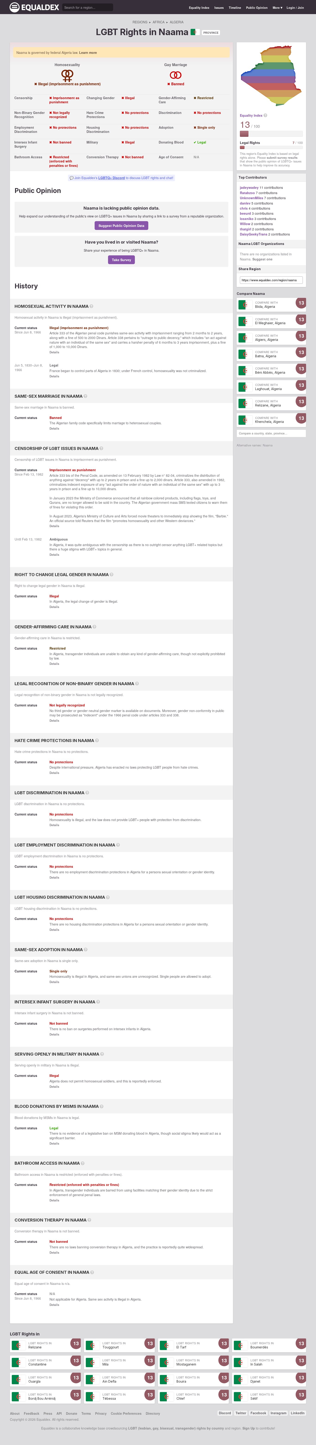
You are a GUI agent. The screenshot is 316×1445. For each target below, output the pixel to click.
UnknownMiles (251, 198)
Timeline (235, 8)
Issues (219, 8)
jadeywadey (249, 187)
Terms (86, 1413)
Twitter (240, 1413)
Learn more (88, 52)
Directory (153, 1413)
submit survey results (282, 158)
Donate (71, 1413)
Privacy (101, 1413)
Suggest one (262, 259)
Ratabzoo (247, 192)
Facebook (258, 1413)
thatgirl (245, 229)
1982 (39, 474)
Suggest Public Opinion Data (121, 225)
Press (47, 1413)
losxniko (247, 218)
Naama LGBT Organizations (261, 244)
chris (244, 208)
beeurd (245, 213)
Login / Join (295, 8)
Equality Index (199, 8)
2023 (69, 498)
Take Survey (121, 259)
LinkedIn (298, 1413)
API (59, 1413)
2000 (92, 337)
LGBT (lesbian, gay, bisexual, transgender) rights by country (176, 1428)
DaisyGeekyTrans (253, 234)
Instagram (278, 1413)
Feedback (31, 1413)
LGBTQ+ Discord (111, 177)
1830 (28, 365)
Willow (245, 223)
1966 (37, 332)
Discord (225, 1413)
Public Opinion (257, 8)
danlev (245, 203)
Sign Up (248, 1428)
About (15, 1413)
